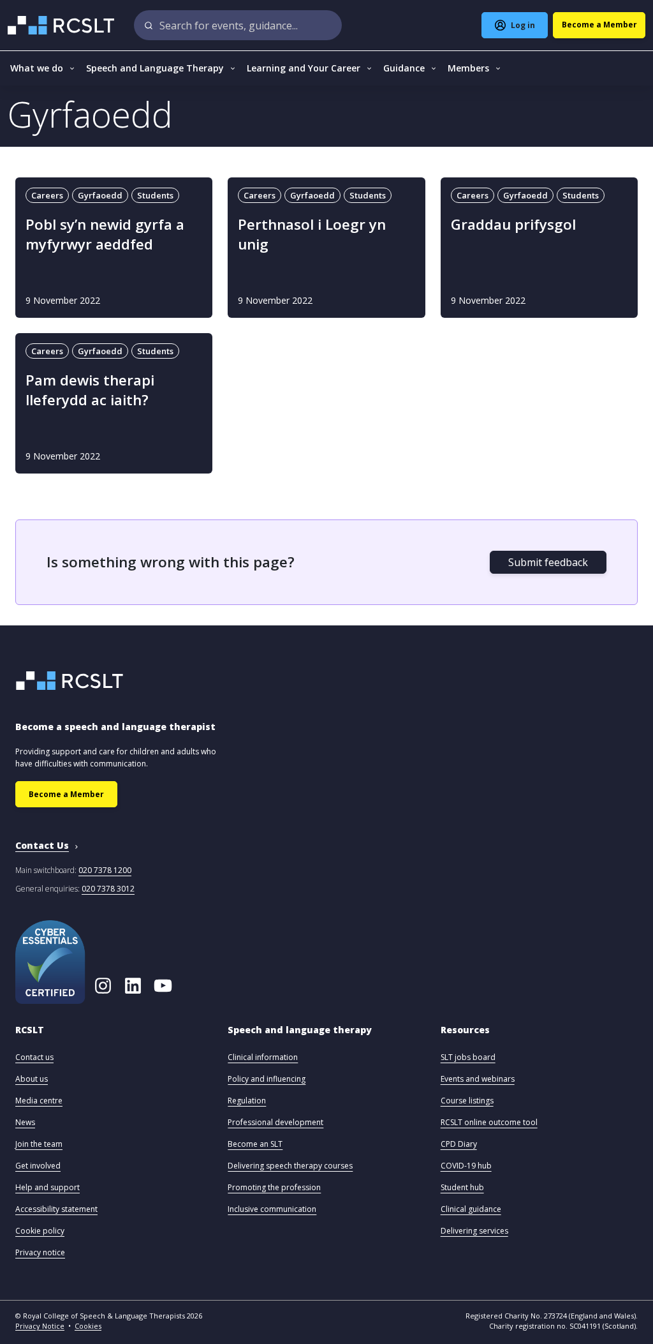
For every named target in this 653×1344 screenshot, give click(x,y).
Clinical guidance (471, 1209)
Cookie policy (39, 1230)
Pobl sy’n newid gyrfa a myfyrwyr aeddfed (105, 234)
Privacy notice (40, 1252)
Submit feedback (548, 562)
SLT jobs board (468, 1057)
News (25, 1122)
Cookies (88, 1326)
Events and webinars (478, 1078)
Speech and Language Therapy (155, 68)
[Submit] (149, 25)
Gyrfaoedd (100, 195)
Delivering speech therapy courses (290, 1165)
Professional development (275, 1122)
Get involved (38, 1165)
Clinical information (263, 1057)
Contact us (34, 1057)
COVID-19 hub (466, 1165)
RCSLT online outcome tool (489, 1122)
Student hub (462, 1187)
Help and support (47, 1187)
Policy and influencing (266, 1078)
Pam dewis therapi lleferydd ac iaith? (90, 390)
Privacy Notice (39, 1326)
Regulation (247, 1100)
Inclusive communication (272, 1209)
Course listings (467, 1100)
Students (155, 195)
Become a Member (66, 794)
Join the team (38, 1144)
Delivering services (474, 1230)
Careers (47, 195)
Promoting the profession (274, 1187)
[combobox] (238, 25)
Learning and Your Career (303, 68)
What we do (36, 68)
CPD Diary (459, 1144)
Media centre (38, 1100)
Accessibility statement (56, 1209)
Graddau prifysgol (513, 224)
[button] (29, 1036)
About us (31, 1078)
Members (468, 68)
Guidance (404, 68)
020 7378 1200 (104, 870)
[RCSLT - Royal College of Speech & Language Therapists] (62, 25)
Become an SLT (255, 1144)
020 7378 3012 (108, 888)
